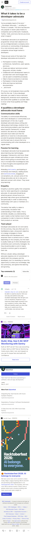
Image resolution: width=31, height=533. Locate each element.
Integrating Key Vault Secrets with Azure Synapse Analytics (13, 395)
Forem (8, 520)
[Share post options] (28, 530)
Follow (15, 374)
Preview (15, 282)
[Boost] (24, 530)
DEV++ (19, 507)
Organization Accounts (20, 511)
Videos (25, 507)
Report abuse (21, 316)
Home (5, 507)
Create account (24, 2)
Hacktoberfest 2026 (7, 484)
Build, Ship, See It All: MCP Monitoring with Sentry (14, 342)
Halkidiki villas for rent (11, 292)
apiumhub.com (18, 9)
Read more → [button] (6, 494)
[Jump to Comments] (11, 530)
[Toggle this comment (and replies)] (2, 292)
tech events (12, 169)
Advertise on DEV (8, 511)
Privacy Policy (16, 518)
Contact (22, 514)
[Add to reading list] (18, 530)
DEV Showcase (10, 514)
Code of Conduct (10, 316)
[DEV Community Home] (6, 2)
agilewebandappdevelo (9, 20)
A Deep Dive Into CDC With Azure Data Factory (13, 410)
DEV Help (21, 509)
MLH (26, 516)
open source (17, 520)
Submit (7, 282)
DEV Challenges (12, 507)
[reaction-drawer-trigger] (4, 530)
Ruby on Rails (15, 524)
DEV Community (6, 501)
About (16, 514)
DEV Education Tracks (12, 509)
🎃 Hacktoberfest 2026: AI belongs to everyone (13, 474)
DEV (9, 522)
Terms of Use (25, 518)
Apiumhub (8, 6)
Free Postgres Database (10, 516)
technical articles (9, 174)
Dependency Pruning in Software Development (15, 403)
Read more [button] (15, 359)
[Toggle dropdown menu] (28, 288)
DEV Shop (20, 516)
